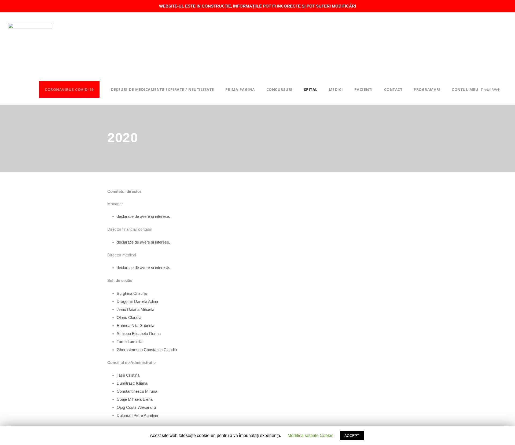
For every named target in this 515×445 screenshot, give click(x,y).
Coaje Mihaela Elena (135, 399)
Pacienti (363, 89)
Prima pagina (240, 89)
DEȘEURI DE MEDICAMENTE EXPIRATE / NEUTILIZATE (162, 89)
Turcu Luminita (129, 341)
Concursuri (279, 89)
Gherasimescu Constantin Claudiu (147, 349)
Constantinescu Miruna (137, 391)
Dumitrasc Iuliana (132, 383)
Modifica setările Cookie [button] (310, 435)
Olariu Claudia (129, 317)
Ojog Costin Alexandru (136, 407)
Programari (427, 89)
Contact (393, 89)
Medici (336, 89)
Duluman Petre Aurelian (137, 415)
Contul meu (465, 89)
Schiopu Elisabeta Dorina (139, 333)
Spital (311, 89)
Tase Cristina (128, 375)
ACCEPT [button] (351, 435)
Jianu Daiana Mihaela (135, 309)
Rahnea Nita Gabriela (135, 325)
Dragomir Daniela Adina (137, 301)
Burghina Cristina (132, 293)
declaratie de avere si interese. (143, 216)
